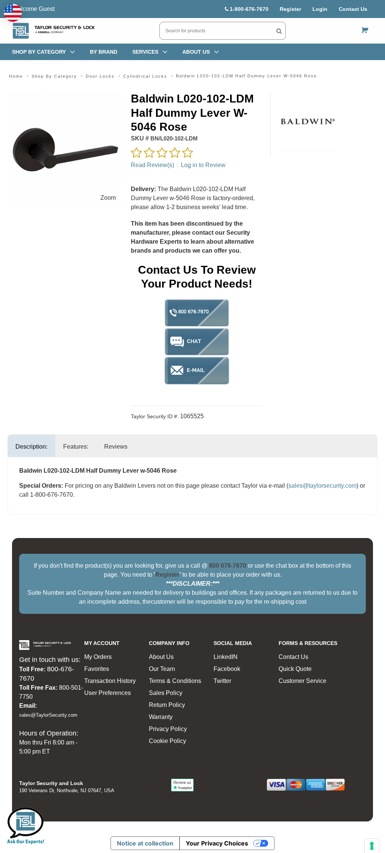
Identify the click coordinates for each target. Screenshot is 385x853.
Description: (31, 446)
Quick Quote (295, 669)
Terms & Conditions (175, 681)
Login (319, 9)
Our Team (162, 669)
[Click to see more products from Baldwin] (307, 121)
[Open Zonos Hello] (13, 13)
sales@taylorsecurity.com (322, 485)
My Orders (98, 657)
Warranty (161, 717)
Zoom (108, 197)
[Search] (279, 31)
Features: (75, 446)
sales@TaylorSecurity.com (48, 715)
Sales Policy (165, 693)
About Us (161, 657)
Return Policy (167, 705)
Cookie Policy (167, 741)
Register (290, 9)
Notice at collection (145, 843)
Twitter (222, 681)
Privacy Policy (168, 729)
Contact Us (353, 9)
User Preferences (107, 693)
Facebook (227, 669)
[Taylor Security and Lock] (53, 30)
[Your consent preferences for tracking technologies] (372, 846)
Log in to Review (203, 165)
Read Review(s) (152, 165)
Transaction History (110, 681)
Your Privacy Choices (217, 843)
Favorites (96, 669)
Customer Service (302, 681)
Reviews (115, 446)
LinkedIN (226, 657)
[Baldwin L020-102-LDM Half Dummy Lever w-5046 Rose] (65, 96)
